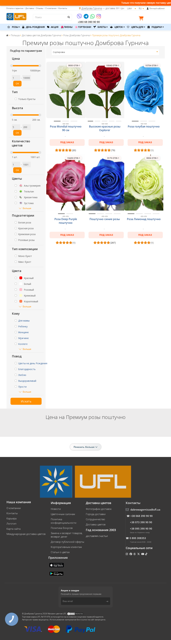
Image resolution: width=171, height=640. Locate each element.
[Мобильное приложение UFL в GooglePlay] (56, 573)
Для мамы (24, 320)
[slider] (11, 65)
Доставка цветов (95, 524)
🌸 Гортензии (83, 27)
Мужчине (23, 338)
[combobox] (105, 52)
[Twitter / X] (138, 554)
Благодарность (27, 369)
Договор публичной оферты (67, 541)
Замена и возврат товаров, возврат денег (66, 534)
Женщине (23, 332)
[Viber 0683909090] (79, 17)
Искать (26, 401)
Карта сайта (14, 528)
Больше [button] (27, 208)
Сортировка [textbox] (59, 52)
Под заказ (67, 142)
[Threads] (134, 554)
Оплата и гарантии (14, 8)
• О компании (50, 8)
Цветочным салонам (63, 514)
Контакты (12, 513)
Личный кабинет (157, 8)
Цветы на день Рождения (32, 363)
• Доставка (29, 8)
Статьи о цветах (60, 552)
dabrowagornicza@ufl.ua (145, 509)
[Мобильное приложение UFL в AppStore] (57, 564)
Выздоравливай (27, 380)
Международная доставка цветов (26, 534)
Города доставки (96, 514)
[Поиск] (68, 17)
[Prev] (64, 123)
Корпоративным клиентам (66, 547)
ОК (17, 83)
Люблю (22, 375)
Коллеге (23, 344)
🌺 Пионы (66, 27)
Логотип (11, 523)
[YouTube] (143, 554)
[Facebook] (131, 554)
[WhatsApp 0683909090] (92, 17)
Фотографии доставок (99, 509)
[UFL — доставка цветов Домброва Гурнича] (16, 16)
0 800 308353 (138, 538)
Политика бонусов (61, 528)
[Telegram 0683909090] (86, 17)
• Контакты (62, 8)
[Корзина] (142, 19)
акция (54, 27)
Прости (22, 386)
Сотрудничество (95, 519)
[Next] (67, 123)
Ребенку (23, 326)
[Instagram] (99, 17)
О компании (14, 508)
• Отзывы (39, 8)
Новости (56, 509)
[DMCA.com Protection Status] (75, 613)
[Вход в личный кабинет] (148, 8)
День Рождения (35, 27)
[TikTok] (146, 554)
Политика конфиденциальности (63, 521)
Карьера (12, 518)
